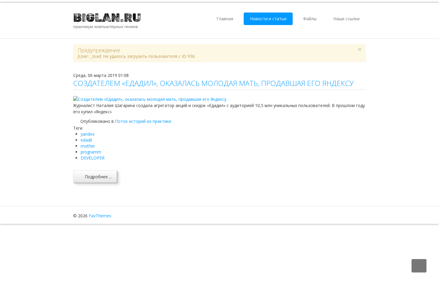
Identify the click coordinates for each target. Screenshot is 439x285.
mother (88, 146)
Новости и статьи (268, 18)
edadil (86, 140)
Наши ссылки (346, 18)
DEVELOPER (93, 158)
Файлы (310, 18)
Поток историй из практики (143, 121)
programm (91, 152)
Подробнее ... (98, 176)
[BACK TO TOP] (419, 265)
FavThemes (100, 216)
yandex (87, 134)
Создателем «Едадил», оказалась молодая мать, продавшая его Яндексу (213, 83)
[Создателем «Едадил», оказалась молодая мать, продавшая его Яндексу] (149, 98)
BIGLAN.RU (107, 18)
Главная (225, 18)
